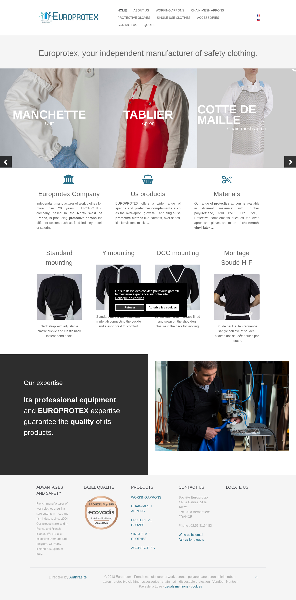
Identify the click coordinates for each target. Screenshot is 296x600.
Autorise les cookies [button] (163, 307)
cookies (196, 586)
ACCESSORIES (143, 548)
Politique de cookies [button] (129, 298)
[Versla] (68, 17)
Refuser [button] (129, 307)
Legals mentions (176, 586)
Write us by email (191, 534)
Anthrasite (78, 577)
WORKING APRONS (146, 497)
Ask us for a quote (191, 539)
